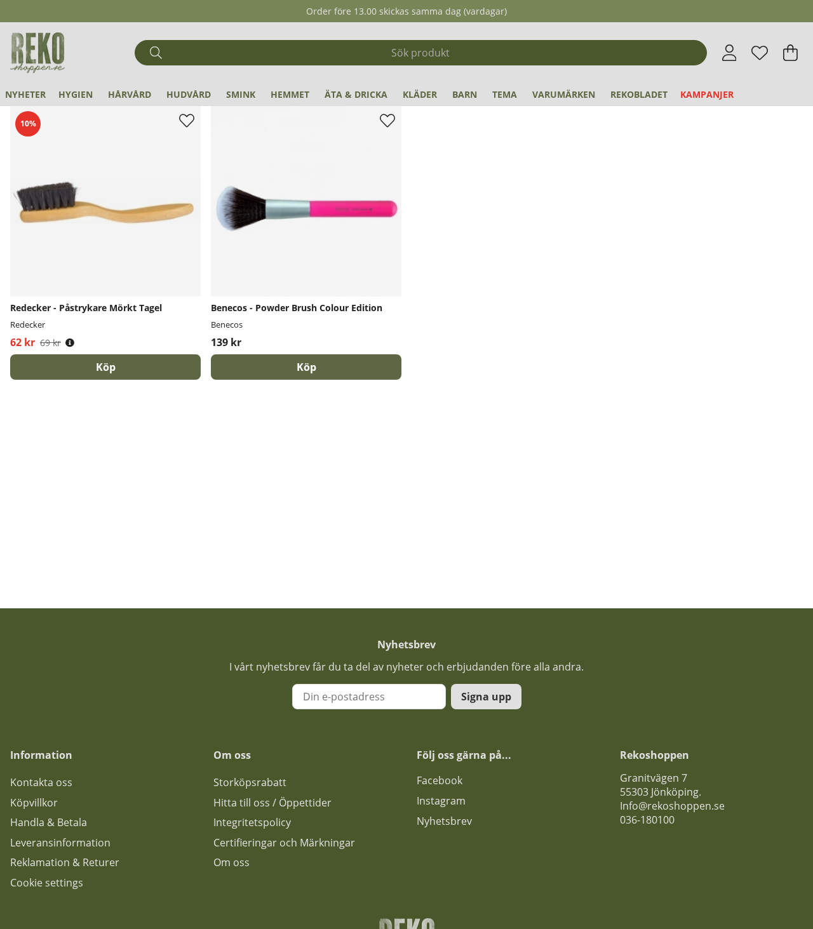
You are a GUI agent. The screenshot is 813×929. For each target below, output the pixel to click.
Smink (240, 94)
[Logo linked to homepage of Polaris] (37, 52)
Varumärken (563, 94)
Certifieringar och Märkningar (284, 843)
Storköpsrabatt (249, 782)
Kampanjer (707, 94)
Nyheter (25, 94)
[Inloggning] (729, 52)
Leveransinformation (60, 843)
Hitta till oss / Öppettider (272, 803)
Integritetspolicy (252, 822)
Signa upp (486, 697)
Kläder (420, 94)
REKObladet (639, 94)
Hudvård (188, 94)
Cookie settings (46, 883)
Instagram (441, 801)
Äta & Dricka (356, 94)
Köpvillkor (34, 803)
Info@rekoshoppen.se (672, 806)
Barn (464, 94)
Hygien (75, 94)
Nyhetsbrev (444, 821)
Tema (504, 94)
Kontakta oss (41, 782)
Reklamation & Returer (64, 862)
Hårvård (129, 94)
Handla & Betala (48, 822)
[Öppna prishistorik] (69, 343)
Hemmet (290, 94)
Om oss (231, 862)
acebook (442, 780)
